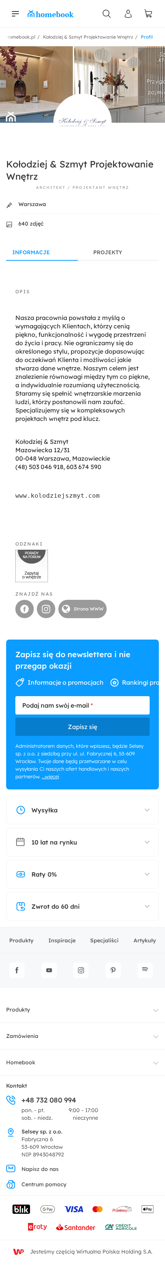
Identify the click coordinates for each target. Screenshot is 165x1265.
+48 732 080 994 (48, 1100)
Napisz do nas (40, 1169)
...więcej (50, 776)
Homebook (20, 1062)
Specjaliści (104, 940)
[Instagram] (81, 970)
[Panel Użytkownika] (128, 14)
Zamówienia (22, 1036)
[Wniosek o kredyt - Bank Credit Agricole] (121, 1227)
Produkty (21, 940)
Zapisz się (82, 727)
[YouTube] (49, 970)
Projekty (107, 252)
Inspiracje (62, 940)
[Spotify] (145, 970)
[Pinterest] (113, 970)
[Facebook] (17, 970)
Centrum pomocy (43, 1184)
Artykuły (145, 940)
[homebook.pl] (51, 14)
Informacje (31, 252)
